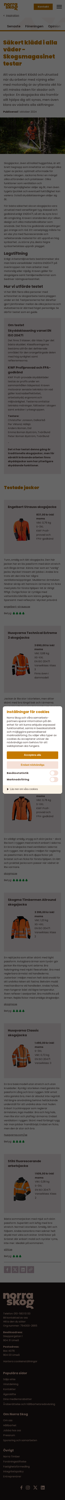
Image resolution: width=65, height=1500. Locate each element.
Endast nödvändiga (32, 764)
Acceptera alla (32, 754)
